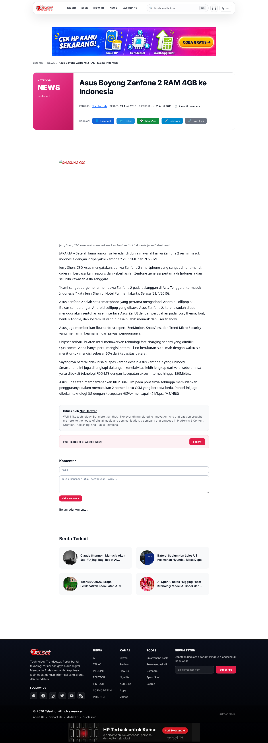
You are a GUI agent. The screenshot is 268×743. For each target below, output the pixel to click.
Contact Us (55, 717)
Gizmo (123, 657)
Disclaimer (89, 717)
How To (124, 670)
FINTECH (98, 683)
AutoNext (125, 683)
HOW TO (98, 7)
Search (151, 683)
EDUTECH (99, 677)
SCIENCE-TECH (102, 690)
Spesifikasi (153, 677)
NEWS (113, 7)
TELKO (97, 664)
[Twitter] (62, 695)
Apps (123, 690)
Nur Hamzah (99, 106)
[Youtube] (71, 695)
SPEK (84, 7)
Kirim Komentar (71, 498)
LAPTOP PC (130, 7)
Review (124, 664)
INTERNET (99, 696)
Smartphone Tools (157, 657)
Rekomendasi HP (157, 664)
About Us (38, 717)
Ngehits (124, 677)
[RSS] (81, 695)
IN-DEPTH (99, 670)
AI (94, 657)
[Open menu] (214, 8)
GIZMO (71, 7)
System (226, 8)
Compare (152, 670)
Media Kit (72, 717)
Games (124, 696)
